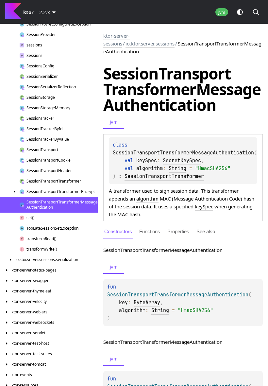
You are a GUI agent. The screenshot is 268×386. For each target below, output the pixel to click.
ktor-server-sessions (116, 39)
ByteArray (147, 302)
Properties (178, 231)
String (177, 168)
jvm (221, 12)
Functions (149, 231)
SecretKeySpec (182, 160)
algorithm (147, 198)
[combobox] (49, 12)
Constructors (118, 231)
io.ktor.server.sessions (150, 43)
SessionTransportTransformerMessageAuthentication (183, 152)
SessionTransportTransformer (164, 176)
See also (205, 231)
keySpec (204, 206)
